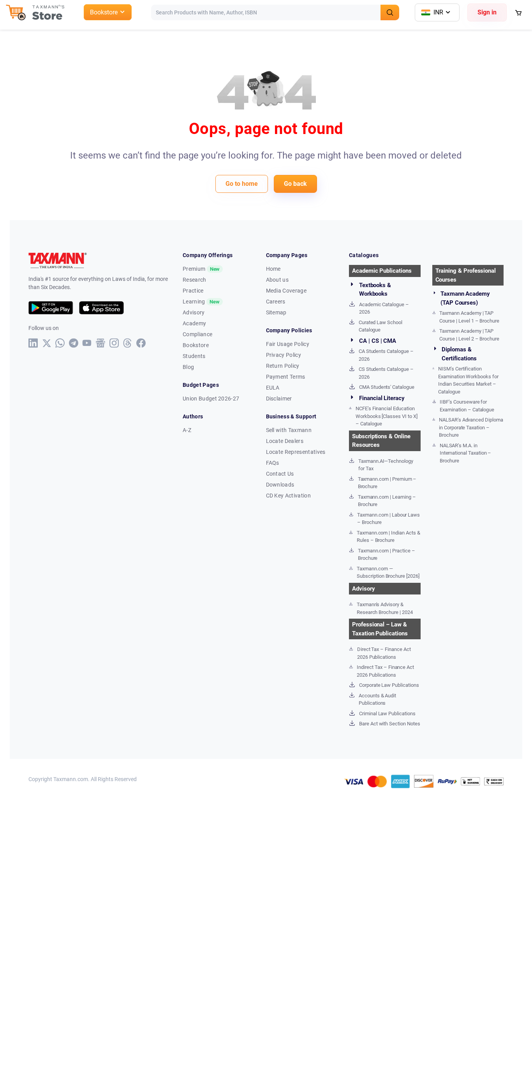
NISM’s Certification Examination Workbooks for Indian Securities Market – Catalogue (468, 380)
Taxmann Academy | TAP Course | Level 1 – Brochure (469, 317)
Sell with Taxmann (289, 430)
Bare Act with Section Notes (389, 724)
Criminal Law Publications (387, 713)
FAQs (272, 463)
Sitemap (276, 312)
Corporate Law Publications (389, 685)
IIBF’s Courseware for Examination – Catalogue (467, 406)
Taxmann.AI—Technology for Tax (385, 465)
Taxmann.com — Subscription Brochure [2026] (388, 572)
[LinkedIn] (33, 343)
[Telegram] (74, 343)
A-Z (187, 430)
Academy (194, 323)
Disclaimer (279, 398)
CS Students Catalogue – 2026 (386, 373)
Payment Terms (285, 377)
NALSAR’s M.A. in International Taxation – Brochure (465, 453)
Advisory (194, 312)
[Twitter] (47, 343)
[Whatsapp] (60, 343)
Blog (188, 367)
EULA (273, 388)
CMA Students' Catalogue (386, 387)
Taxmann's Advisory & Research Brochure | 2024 (385, 608)
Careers (275, 301)
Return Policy (282, 366)
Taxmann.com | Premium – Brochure (387, 483)
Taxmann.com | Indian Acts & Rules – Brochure (388, 536)
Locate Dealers (284, 441)
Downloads (280, 485)
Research (194, 280)
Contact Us (280, 474)
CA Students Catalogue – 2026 (386, 355)
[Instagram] (114, 343)
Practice (193, 291)
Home (273, 269)
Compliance (197, 334)
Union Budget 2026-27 (211, 398)
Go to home (241, 183)
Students (194, 356)
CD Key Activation (288, 495)
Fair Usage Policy (287, 344)
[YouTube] (87, 343)
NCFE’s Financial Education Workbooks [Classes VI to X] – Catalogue (386, 416)
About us (277, 280)
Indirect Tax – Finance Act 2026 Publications (385, 671)
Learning (201, 301)
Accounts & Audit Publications (377, 699)
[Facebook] (141, 343)
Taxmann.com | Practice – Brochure (386, 554)
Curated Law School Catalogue (380, 326)
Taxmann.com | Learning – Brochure (387, 501)
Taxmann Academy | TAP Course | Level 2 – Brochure (469, 335)
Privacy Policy (283, 355)
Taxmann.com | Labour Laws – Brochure (388, 519)
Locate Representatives (296, 452)
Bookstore (196, 345)
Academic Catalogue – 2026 (384, 308)
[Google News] (101, 343)
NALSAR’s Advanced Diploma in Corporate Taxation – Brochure (471, 427)
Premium (201, 269)
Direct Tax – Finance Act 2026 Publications (384, 653)
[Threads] (127, 343)
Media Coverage (286, 291)
